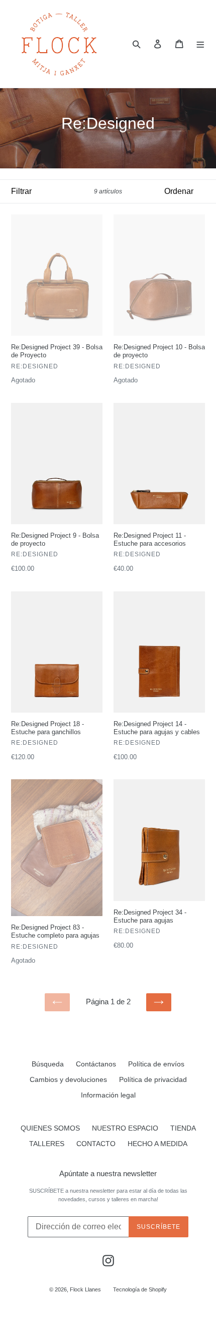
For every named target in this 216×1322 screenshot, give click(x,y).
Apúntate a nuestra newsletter (108, 1173)
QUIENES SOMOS (50, 1128)
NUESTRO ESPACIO (125, 1128)
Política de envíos (156, 1064)
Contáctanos (96, 1064)
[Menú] (200, 43)
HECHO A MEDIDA (157, 1144)
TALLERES (46, 1144)
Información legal (108, 1095)
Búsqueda (48, 1064)
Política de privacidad (153, 1079)
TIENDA (183, 1128)
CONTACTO (96, 1144)
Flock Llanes (85, 1289)
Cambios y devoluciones (68, 1079)
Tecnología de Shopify (140, 1289)
